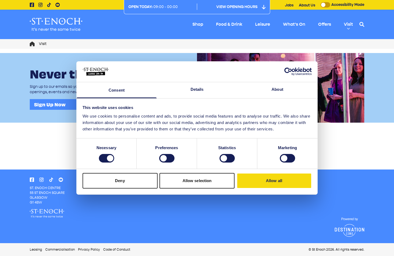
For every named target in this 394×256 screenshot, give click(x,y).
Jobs (289, 5)
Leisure (262, 24)
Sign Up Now (49, 104)
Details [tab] (197, 89)
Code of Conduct (116, 249)
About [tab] (277, 89)
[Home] (32, 44)
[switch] (166, 158)
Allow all (274, 180)
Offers (324, 24)
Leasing (36, 249)
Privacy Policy (89, 249)
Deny (120, 180)
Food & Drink (229, 24)
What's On (294, 24)
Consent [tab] (117, 90)
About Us (307, 5)
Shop (197, 24)
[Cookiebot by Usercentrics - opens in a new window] (288, 71)
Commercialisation (60, 249)
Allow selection (197, 180)
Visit (348, 24)
